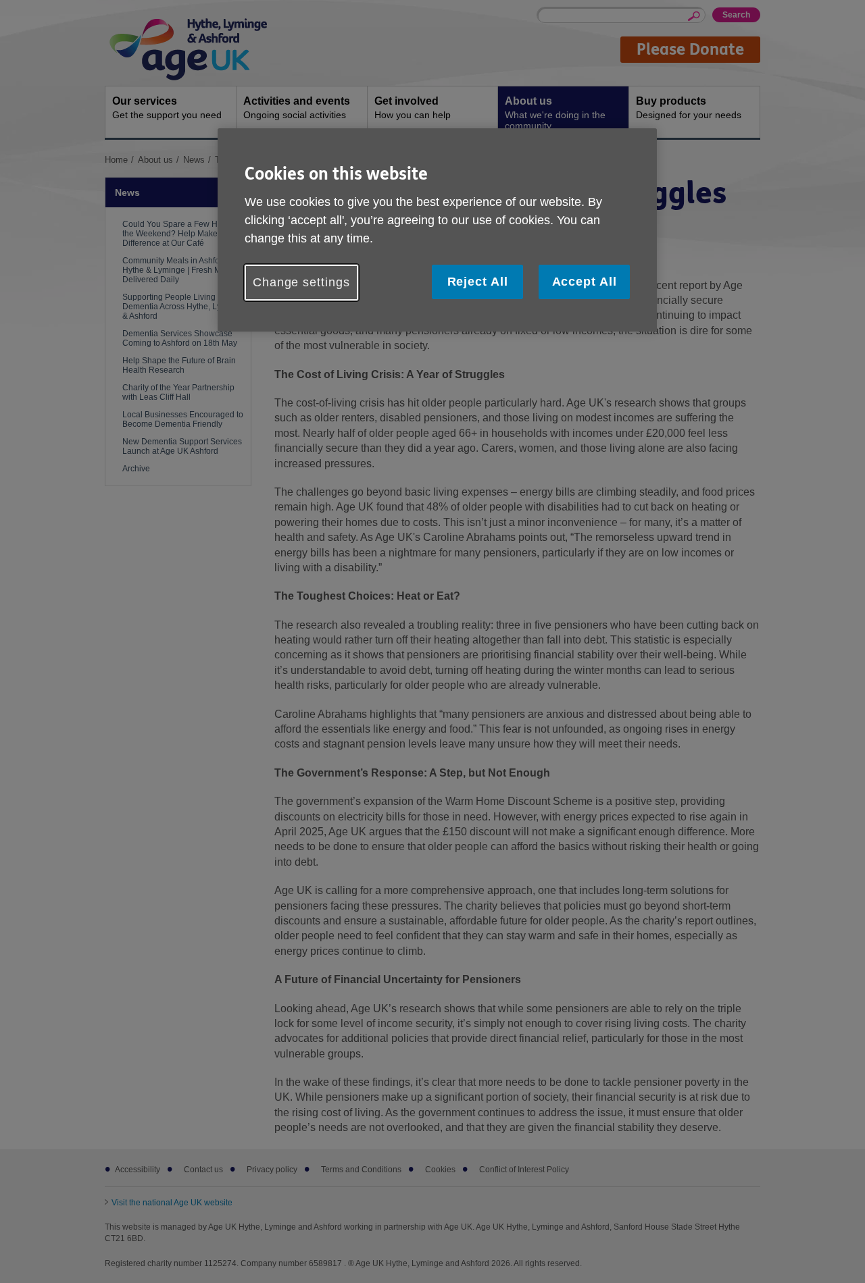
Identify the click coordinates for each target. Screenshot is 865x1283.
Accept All (584, 281)
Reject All (477, 281)
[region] (437, 230)
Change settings (301, 282)
